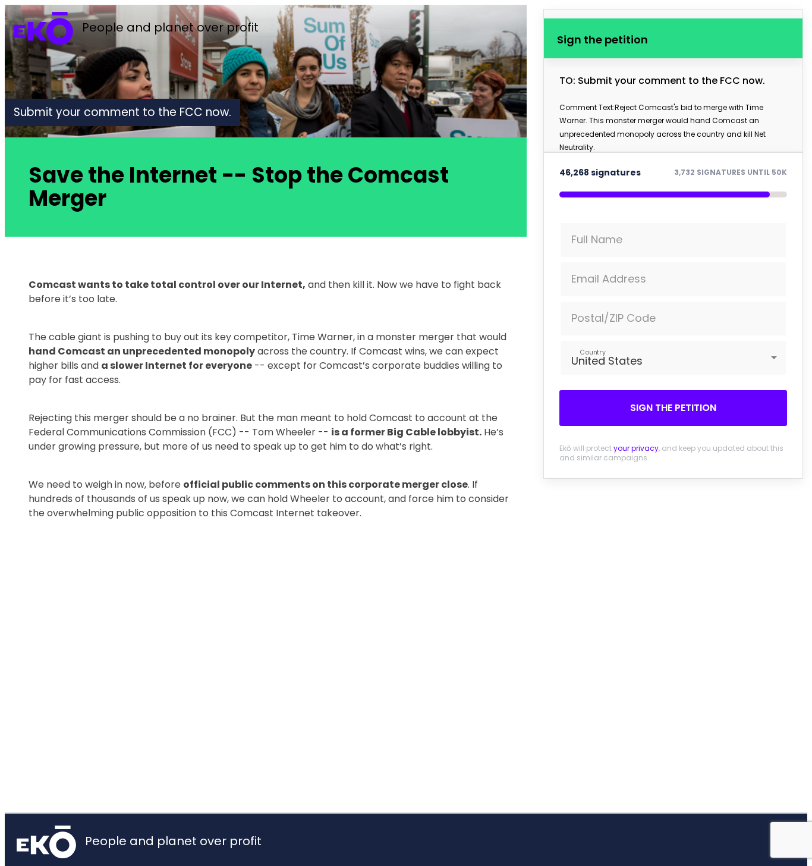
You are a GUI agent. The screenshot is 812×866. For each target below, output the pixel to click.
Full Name (596, 239)
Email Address (608, 278)
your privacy (636, 448)
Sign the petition (673, 408)
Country (592, 351)
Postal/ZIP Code (613, 317)
